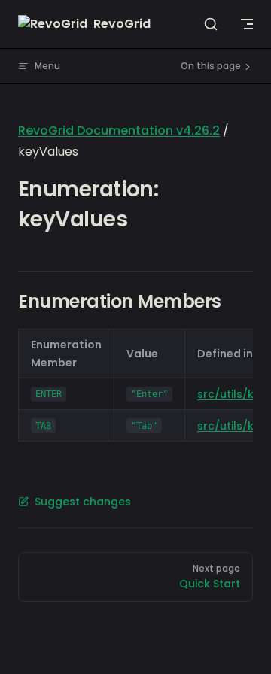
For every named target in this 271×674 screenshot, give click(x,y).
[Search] (211, 24)
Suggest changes (83, 501)
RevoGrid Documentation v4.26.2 (119, 130)
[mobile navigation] (247, 24)
